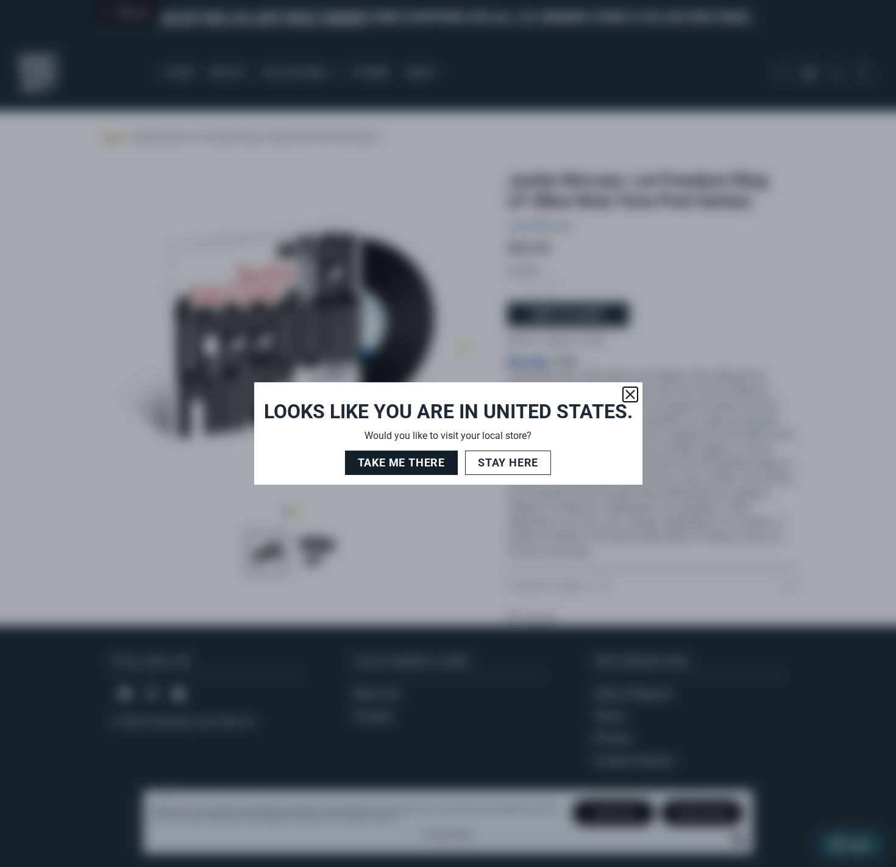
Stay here (508, 462)
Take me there (401, 462)
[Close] (630, 394)
